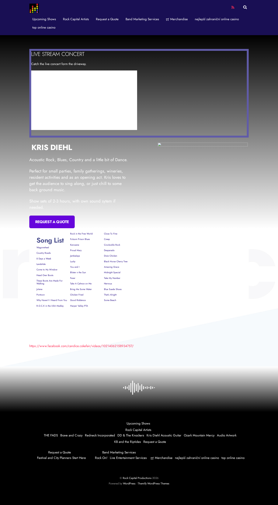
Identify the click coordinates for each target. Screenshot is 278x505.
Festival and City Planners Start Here (61, 458)
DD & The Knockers (130, 435)
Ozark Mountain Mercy (199, 435)
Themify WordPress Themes (153, 483)
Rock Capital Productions (137, 478)
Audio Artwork (226, 435)
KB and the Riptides (127, 441)
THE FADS (51, 435)
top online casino (43, 27)
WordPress (129, 483)
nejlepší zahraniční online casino (217, 19)
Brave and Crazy (71, 435)
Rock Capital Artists (76, 19)
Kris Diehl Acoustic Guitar (164, 435)
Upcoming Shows (44, 19)
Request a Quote (107, 19)
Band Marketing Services (142, 19)
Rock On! (101, 458)
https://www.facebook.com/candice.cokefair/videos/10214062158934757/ (81, 346)
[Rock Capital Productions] (34, 11)
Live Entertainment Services (128, 458)
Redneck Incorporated (100, 435)
